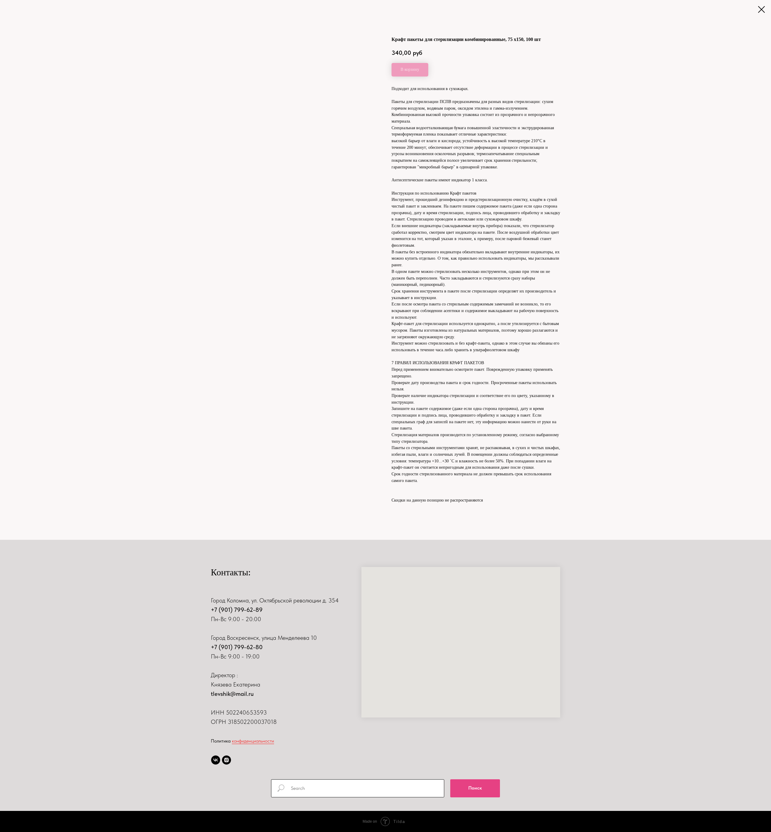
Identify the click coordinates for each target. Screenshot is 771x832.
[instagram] (226, 760)
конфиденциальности (253, 741)
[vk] (215, 760)
